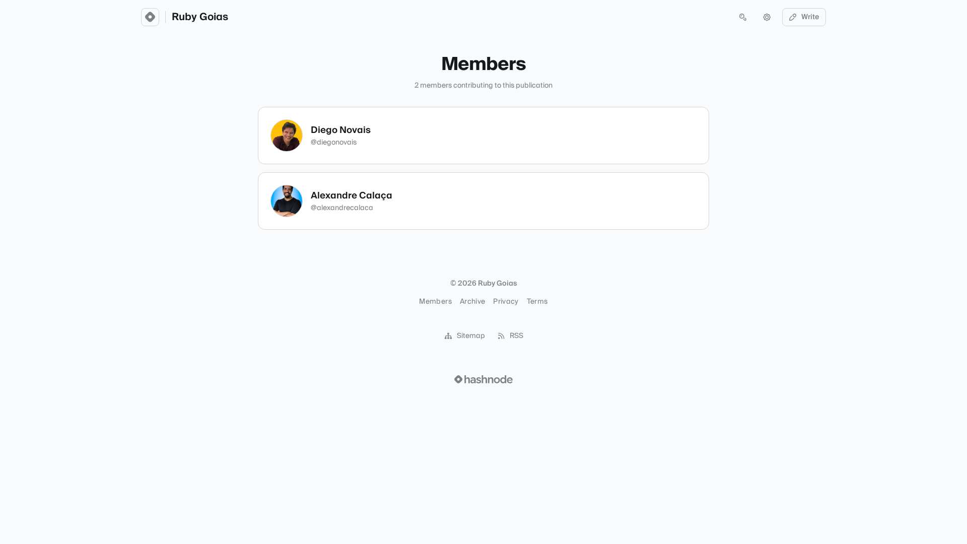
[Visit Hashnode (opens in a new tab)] (483, 379)
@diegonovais (334, 143)
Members (435, 302)
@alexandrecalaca (342, 208)
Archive (472, 302)
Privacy (505, 302)
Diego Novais (341, 130)
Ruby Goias (200, 17)
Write (810, 17)
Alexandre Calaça (351, 195)
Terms (537, 302)
